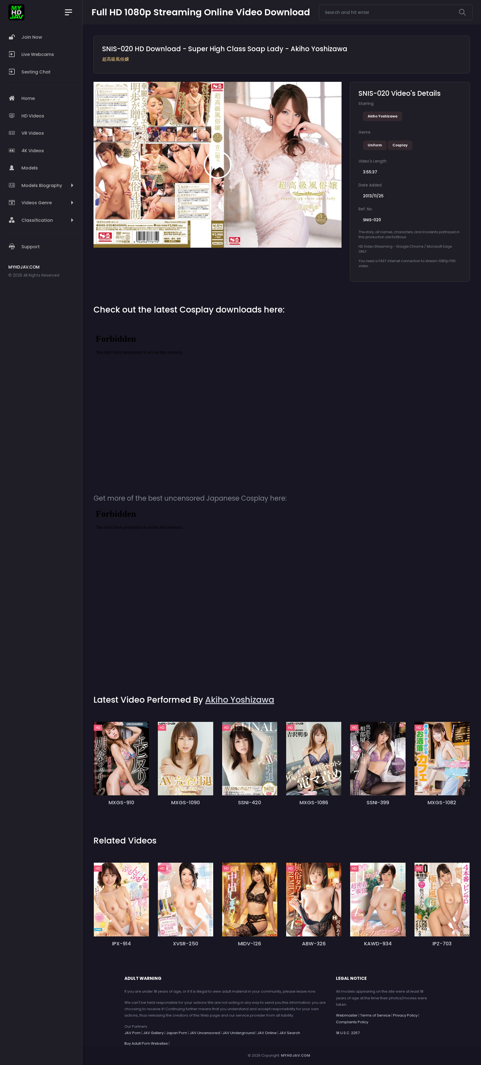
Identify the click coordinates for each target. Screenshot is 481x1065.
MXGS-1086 (314, 802)
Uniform (375, 145)
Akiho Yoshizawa (382, 116)
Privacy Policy (405, 1015)
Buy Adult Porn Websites (146, 1043)
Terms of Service (375, 1015)
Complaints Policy (352, 1022)
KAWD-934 (378, 943)
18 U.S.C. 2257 (348, 1033)
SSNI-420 (249, 802)
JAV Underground (238, 1033)
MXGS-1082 (442, 802)
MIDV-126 (249, 943)
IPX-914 (121, 943)
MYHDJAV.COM (295, 1055)
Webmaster (347, 1015)
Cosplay (400, 145)
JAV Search (289, 1033)
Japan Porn (176, 1033)
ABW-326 (314, 943)
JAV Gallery (153, 1033)
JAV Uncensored (205, 1033)
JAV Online (267, 1033)
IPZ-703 (442, 943)
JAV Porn (132, 1033)
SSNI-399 (378, 802)
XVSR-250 (185, 943)
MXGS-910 (121, 802)
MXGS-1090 (185, 802)
